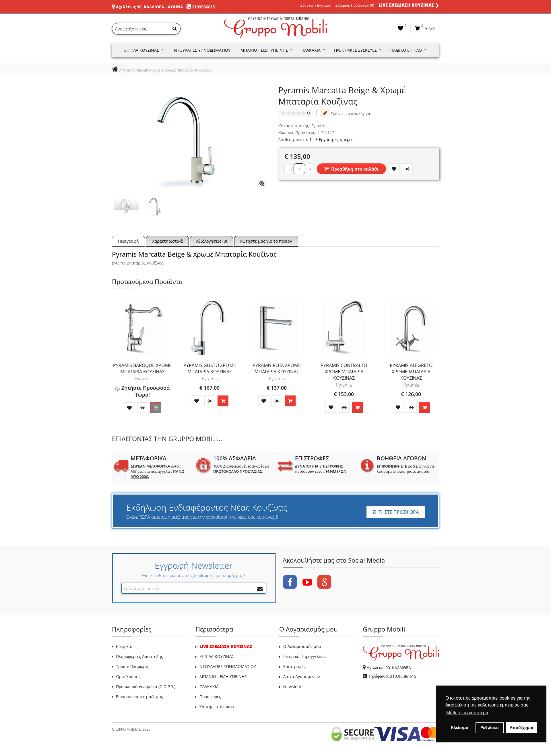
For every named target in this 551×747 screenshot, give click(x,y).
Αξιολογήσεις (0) (211, 241)
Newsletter (293, 686)
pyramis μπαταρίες (128, 263)
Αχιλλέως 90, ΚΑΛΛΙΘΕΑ (389, 667)
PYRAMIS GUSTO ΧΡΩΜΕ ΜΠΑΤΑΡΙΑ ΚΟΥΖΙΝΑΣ (209, 368)
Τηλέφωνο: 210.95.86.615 (392, 676)
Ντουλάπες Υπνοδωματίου (202, 50)
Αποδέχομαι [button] (521, 727)
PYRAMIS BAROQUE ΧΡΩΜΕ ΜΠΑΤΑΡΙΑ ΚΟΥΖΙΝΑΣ (142, 368)
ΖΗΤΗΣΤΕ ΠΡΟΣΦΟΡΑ (395, 512)
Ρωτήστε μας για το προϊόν (266, 241)
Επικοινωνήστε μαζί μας (139, 696)
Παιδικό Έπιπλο (406, 50)
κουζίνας (155, 263)
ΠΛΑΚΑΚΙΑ (209, 686)
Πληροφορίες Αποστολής (139, 656)
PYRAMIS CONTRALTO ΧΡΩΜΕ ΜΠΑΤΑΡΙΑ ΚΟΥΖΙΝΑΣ (344, 371)
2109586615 (203, 6)
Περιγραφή (128, 241)
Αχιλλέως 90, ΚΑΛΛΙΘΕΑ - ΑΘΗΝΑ (149, 6)
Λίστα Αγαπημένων (301, 676)
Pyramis (318, 125)
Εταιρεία (124, 646)
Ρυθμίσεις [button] (489, 727)
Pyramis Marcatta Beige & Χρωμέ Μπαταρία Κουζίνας (166, 70)
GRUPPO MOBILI (125, 729)
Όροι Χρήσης (128, 676)
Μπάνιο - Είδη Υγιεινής (264, 50)
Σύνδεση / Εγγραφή (315, 5)
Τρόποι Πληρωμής (133, 666)
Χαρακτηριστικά (167, 241)
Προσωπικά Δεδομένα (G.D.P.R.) (145, 686)
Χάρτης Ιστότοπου (216, 706)
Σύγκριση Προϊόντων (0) (354, 5)
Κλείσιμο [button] (459, 727)
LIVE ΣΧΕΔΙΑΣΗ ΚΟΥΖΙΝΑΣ (225, 646)
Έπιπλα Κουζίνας (141, 50)
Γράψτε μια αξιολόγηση (350, 113)
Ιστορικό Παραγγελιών (304, 656)
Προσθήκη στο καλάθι (354, 169)
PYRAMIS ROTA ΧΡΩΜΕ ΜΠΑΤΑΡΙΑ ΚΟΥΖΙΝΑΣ (277, 368)
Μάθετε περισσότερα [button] (467, 712)
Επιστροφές (294, 666)
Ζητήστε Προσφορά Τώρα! (145, 391)
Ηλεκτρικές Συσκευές (355, 50)
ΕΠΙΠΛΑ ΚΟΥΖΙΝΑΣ (216, 656)
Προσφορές (210, 696)
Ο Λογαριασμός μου (302, 646)
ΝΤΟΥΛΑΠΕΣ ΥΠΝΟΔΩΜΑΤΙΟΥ (227, 666)
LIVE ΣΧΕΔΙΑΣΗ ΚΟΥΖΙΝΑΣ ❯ (409, 5)
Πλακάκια (311, 50)
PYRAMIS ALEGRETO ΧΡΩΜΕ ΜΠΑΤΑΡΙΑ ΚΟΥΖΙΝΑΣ (411, 371)
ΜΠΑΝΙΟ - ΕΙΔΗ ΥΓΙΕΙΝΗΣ (223, 676)
